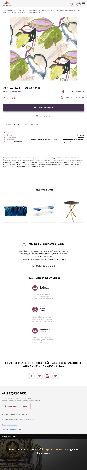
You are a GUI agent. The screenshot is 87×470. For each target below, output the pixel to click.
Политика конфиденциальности (14, 429)
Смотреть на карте (9, 425)
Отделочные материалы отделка (40, 10)
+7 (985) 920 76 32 (43, 265)
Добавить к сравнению (74, 91)
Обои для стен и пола (17, 12)
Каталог (22, 10)
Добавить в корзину (43, 108)
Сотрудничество (9, 437)
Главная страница (8, 10)
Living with (16, 91)
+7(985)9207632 (14, 393)
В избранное (45, 116)
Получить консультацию (16, 406)
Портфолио (53, 449)
